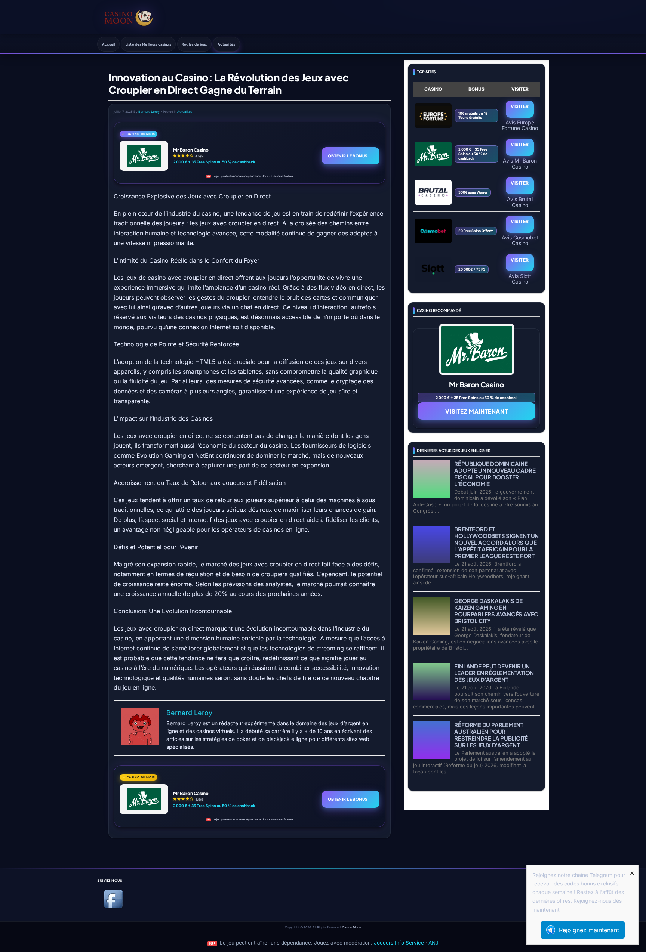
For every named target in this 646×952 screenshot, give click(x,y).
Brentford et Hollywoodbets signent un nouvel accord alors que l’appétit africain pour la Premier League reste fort (496, 542)
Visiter (520, 106)
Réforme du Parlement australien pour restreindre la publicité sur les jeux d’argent (491, 734)
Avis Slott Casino (519, 279)
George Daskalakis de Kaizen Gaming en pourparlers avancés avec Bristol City (496, 610)
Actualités (226, 44)
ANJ (433, 943)
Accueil (108, 44)
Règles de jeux (194, 44)
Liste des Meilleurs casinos (148, 44)
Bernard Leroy (149, 112)
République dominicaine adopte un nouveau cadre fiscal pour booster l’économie (494, 473)
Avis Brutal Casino (520, 202)
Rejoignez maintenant (589, 930)
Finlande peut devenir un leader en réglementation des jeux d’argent (494, 672)
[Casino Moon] (129, 16)
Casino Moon (351, 927)
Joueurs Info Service (399, 943)
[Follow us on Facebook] (113, 907)
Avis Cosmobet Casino (520, 240)
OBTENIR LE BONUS (350, 155)
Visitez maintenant (476, 411)
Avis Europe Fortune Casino (520, 125)
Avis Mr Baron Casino (520, 163)
